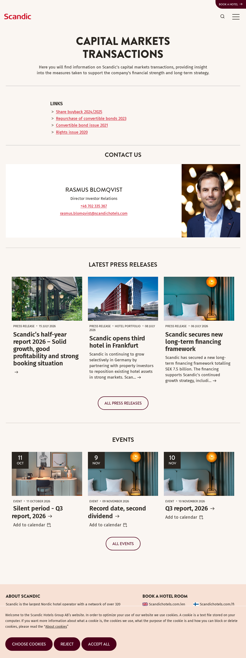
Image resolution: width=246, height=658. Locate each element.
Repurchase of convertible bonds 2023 (91, 118)
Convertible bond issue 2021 (82, 125)
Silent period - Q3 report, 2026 (37, 512)
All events (123, 543)
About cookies (56, 627)
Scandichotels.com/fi (217, 604)
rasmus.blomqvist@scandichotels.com (94, 213)
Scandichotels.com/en (167, 604)
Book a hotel (228, 4)
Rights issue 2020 (72, 132)
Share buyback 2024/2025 (79, 111)
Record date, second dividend (117, 512)
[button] (236, 16)
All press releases (123, 403)
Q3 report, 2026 (186, 508)
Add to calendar (29, 525)
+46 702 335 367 (93, 206)
